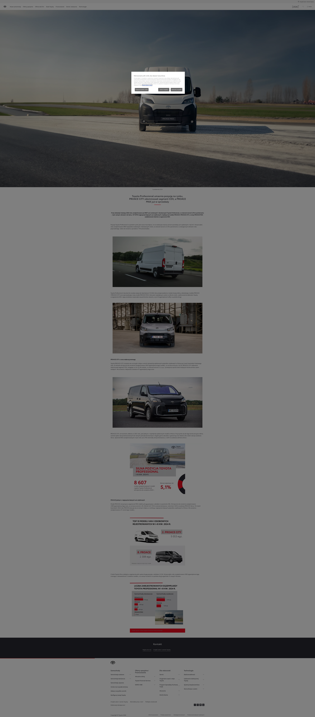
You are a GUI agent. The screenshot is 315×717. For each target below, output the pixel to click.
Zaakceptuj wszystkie (176, 89)
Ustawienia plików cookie (142, 89)
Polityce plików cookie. (147, 85)
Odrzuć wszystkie (164, 89)
